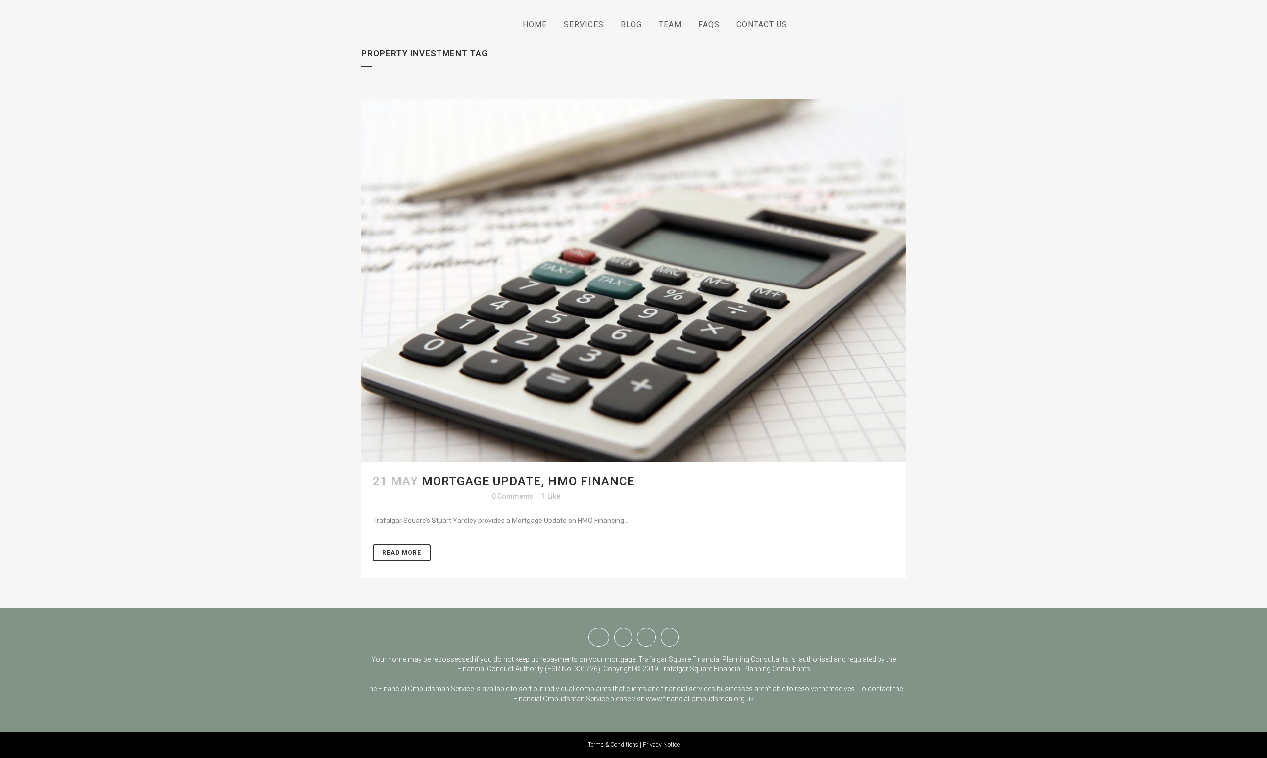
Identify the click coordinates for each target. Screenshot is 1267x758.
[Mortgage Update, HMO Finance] (633, 280)
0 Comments (512, 496)
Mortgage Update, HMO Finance (528, 481)
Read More (401, 552)
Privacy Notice (661, 744)
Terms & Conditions (613, 744)
